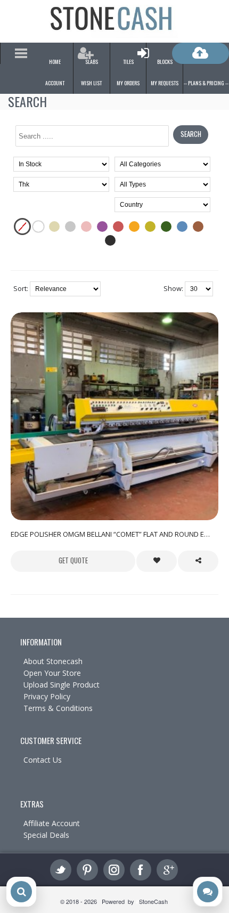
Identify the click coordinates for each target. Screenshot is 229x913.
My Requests (164, 83)
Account (54, 83)
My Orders (128, 83)
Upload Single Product (61, 685)
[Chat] (207, 891)
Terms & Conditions (58, 708)
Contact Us (42, 760)
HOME (55, 62)
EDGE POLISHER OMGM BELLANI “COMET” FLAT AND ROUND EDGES (114, 534)
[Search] (21, 891)
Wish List (91, 83)
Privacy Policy (46, 696)
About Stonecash (53, 661)
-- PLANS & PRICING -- (206, 83)
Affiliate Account (51, 823)
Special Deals (46, 835)
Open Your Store (52, 673)
